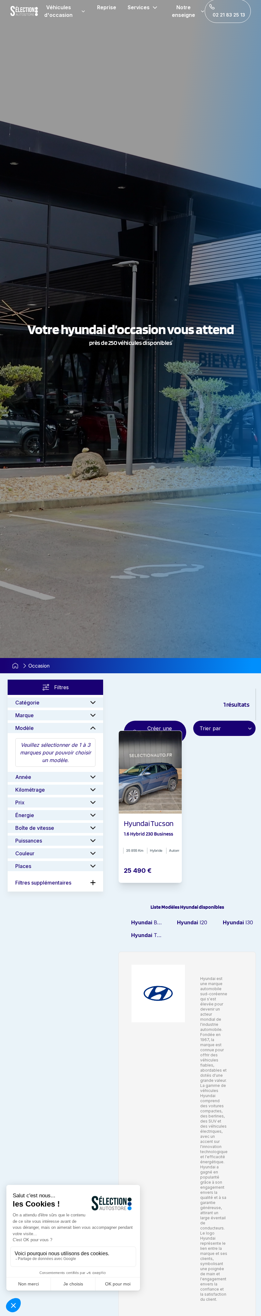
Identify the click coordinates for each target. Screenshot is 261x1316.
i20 (192, 922)
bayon (147, 922)
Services (139, 7)
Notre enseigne (183, 11)
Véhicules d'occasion (58, 11)
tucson (147, 935)
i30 (238, 922)
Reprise (106, 7)
